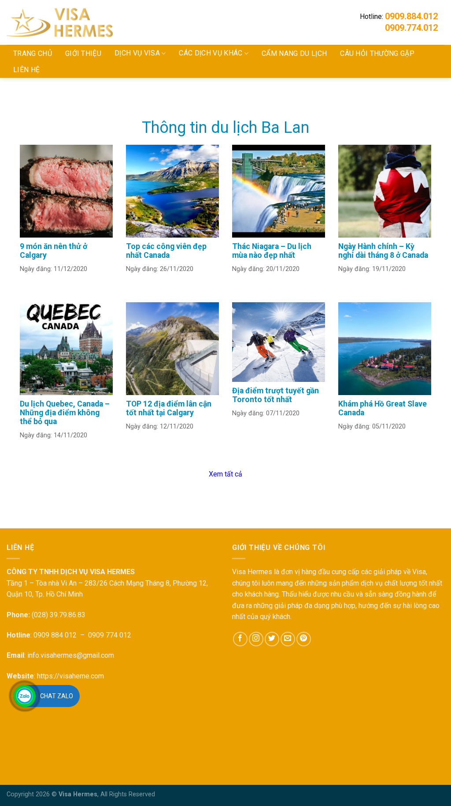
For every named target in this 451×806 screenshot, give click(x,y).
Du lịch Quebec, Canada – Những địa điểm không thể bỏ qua (65, 412)
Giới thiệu (83, 53)
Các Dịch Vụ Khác (210, 53)
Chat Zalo (56, 696)
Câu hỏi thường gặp (377, 53)
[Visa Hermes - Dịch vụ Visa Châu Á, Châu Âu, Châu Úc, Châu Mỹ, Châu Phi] (75, 22)
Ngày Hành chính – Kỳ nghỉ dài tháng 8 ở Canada (383, 251)
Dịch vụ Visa (137, 53)
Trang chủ (32, 53)
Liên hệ (26, 70)
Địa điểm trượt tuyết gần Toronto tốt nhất (275, 395)
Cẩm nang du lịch (294, 53)
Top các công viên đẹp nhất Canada (166, 251)
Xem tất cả (225, 474)
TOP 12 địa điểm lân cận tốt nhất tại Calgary (168, 408)
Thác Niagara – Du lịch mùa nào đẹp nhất (271, 251)
